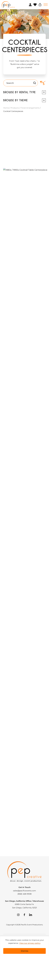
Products (15, 108)
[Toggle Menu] (46, 4)
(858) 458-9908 (24, 894)
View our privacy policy (30, 943)
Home (6, 108)
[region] (24, 946)
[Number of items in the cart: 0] (40, 4)
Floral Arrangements (30, 108)
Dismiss (24, 951)
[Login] (30, 4)
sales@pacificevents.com (24, 890)
